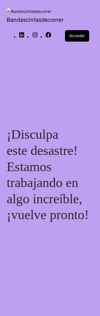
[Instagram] (35, 36)
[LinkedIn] (21, 36)
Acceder (77, 35)
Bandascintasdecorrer (35, 19)
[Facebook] (48, 36)
